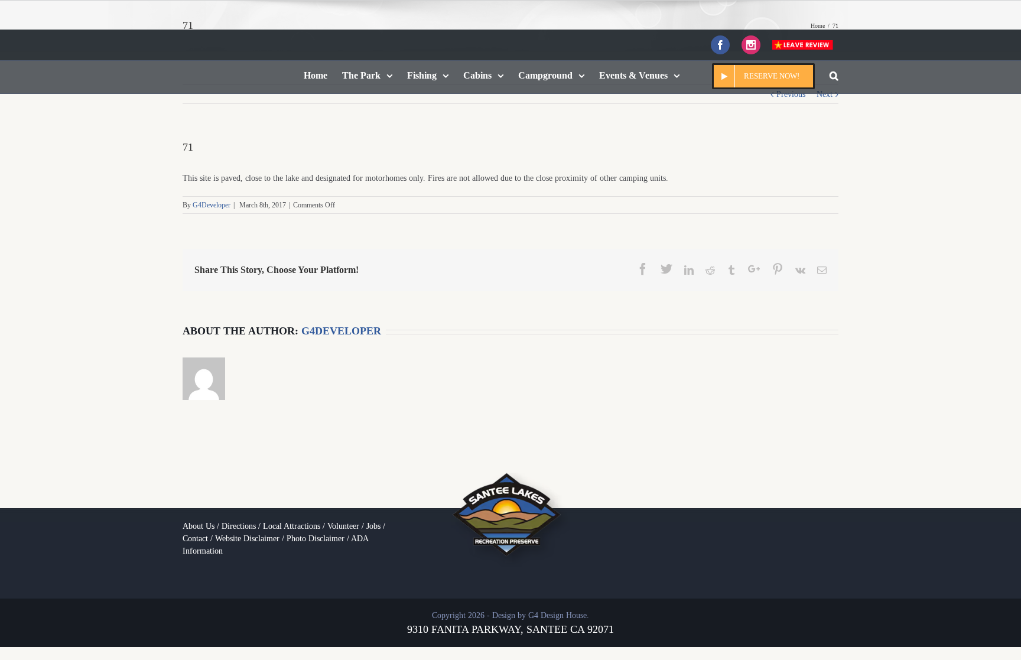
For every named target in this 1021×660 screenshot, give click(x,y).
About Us (198, 526)
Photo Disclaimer (315, 538)
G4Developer (211, 205)
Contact (195, 538)
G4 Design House (557, 615)
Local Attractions (291, 526)
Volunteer (343, 526)
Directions (239, 526)
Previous (790, 94)
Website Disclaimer (247, 538)
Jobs (373, 526)
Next (825, 94)
